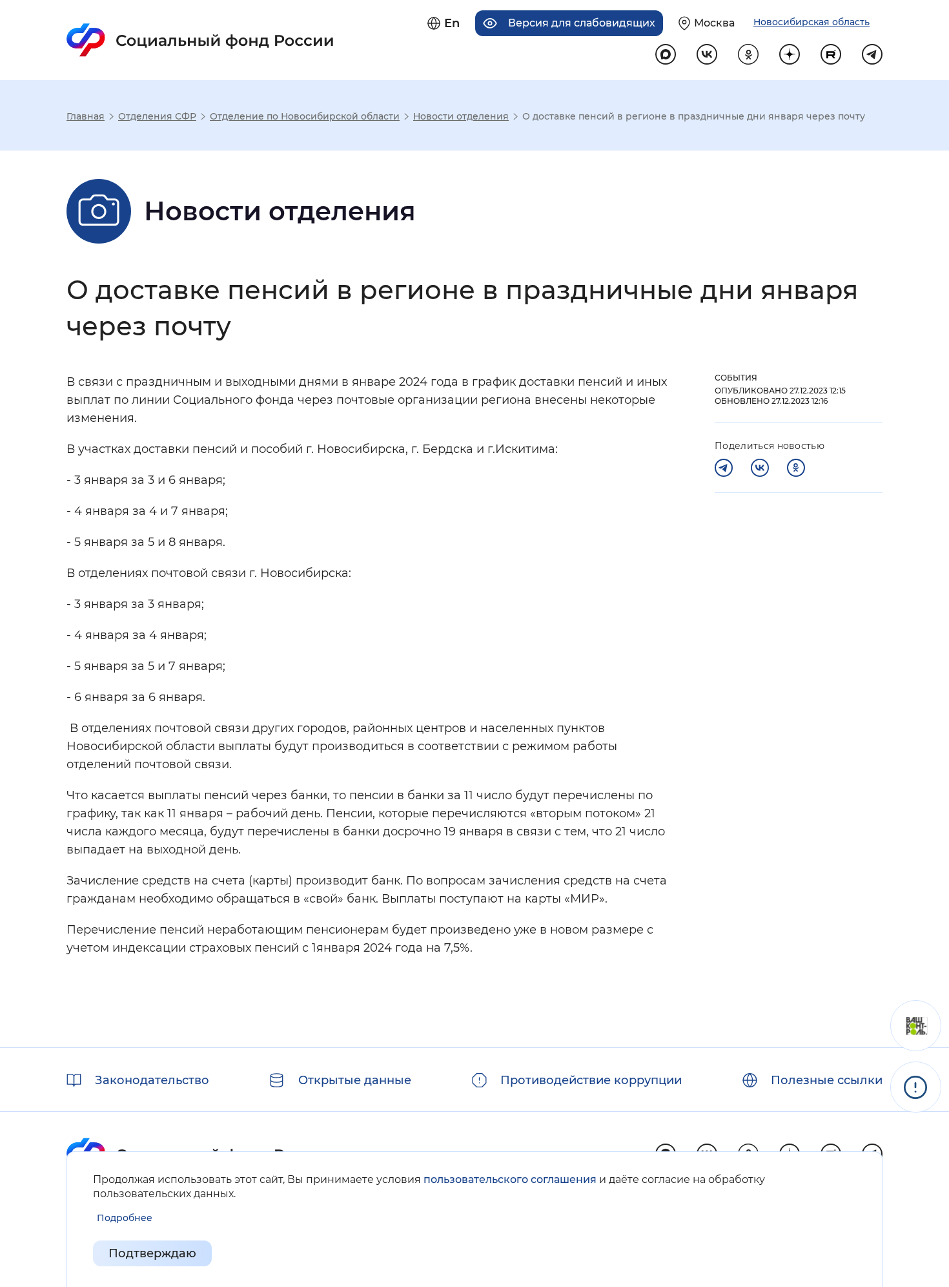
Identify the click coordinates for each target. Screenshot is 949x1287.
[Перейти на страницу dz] (789, 54)
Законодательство (152, 1080)
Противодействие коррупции (591, 1080)
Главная (85, 116)
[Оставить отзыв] (915, 1025)
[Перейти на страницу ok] (748, 54)
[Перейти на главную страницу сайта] (200, 40)
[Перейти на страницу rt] (831, 54)
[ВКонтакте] (760, 468)
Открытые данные (354, 1080)
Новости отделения (461, 116)
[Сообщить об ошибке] (915, 1087)
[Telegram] (724, 468)
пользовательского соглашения (510, 1179)
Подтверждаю (152, 1253)
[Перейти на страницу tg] (872, 54)
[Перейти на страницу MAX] (665, 54)
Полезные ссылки (827, 1080)
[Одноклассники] (796, 468)
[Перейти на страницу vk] (707, 54)
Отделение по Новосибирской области (305, 116)
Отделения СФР (157, 116)
